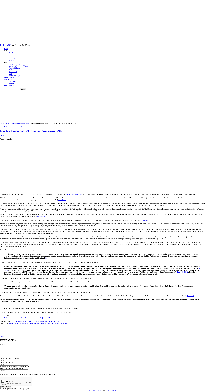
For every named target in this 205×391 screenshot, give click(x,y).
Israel (10, 54)
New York (12, 60)
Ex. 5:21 (168, 205)
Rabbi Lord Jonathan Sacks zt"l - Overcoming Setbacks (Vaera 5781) (27, 318)
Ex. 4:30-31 (62, 200)
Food (10, 74)
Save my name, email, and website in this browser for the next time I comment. (28, 374)
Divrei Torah (13, 72)
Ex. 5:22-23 (41, 216)
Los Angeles (13, 58)
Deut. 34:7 (190, 296)
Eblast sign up (9, 85)
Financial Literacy (15, 68)
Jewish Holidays (14, 76)
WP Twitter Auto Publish (95, 390)
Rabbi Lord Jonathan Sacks (20, 123)
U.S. (10, 56)
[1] (46, 258)
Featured (7, 123)
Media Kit (12, 83)
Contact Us (8, 79)
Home (6, 49)
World (11, 52)
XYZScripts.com (112, 390)
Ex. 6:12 (144, 220)
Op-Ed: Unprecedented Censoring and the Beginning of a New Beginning (36, 321)
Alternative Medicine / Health (19, 66)
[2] (159, 274)
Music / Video (9, 77)
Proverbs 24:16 (182, 272)
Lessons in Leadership (74, 194)
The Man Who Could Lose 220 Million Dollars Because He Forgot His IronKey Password (38, 323)
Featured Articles (14, 64)
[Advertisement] (102, 106)
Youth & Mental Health (16, 70)
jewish (2, 135)
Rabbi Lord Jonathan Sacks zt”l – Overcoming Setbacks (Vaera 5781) (31, 131)
